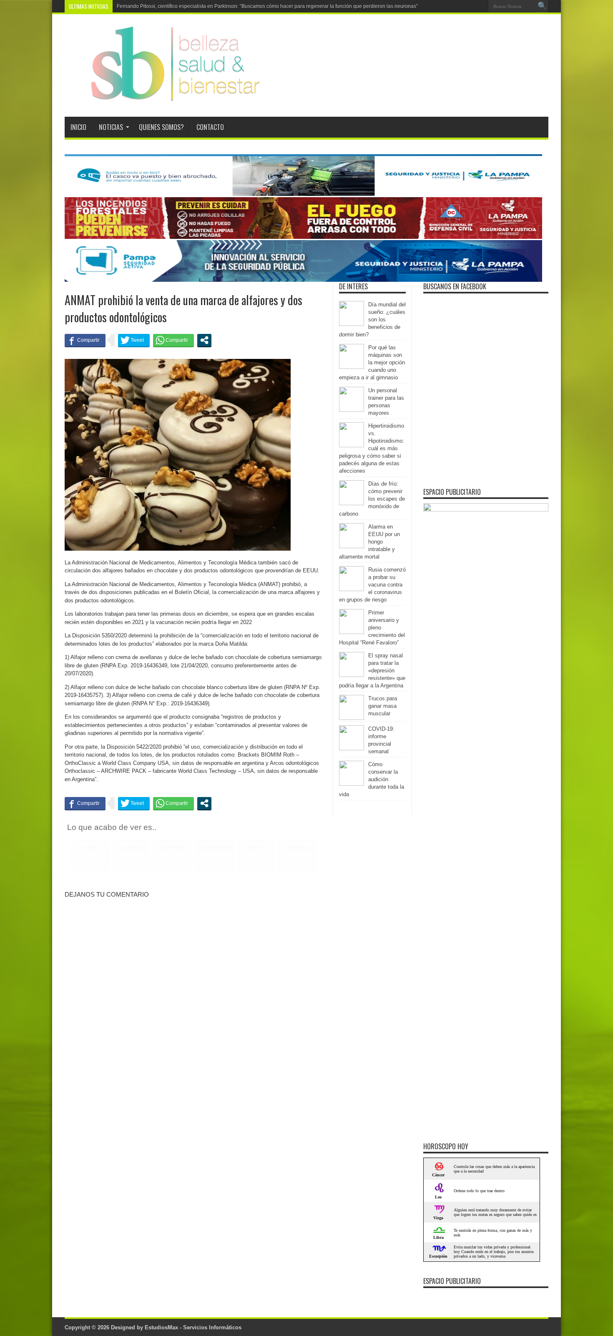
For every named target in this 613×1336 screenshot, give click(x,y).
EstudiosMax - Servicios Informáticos (193, 1327)
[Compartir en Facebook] (85, 340)
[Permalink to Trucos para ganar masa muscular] (351, 718)
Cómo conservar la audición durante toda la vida (371, 779)
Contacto (210, 127)
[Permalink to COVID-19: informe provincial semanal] (351, 748)
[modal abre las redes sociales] (204, 340)
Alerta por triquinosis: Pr (144, 6)
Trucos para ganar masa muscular (382, 706)
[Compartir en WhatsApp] (173, 340)
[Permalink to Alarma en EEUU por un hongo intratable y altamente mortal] (351, 546)
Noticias (111, 127)
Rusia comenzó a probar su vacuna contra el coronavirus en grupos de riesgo (372, 584)
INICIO (78, 127)
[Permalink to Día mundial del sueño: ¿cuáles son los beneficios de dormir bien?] (351, 324)
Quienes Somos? (161, 127)
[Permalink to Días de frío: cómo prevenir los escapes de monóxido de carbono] (351, 503)
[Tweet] (134, 340)
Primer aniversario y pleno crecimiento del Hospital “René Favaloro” (372, 627)
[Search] (542, 6)
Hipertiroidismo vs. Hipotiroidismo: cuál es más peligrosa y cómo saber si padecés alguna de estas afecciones (371, 448)
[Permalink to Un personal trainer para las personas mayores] (351, 410)
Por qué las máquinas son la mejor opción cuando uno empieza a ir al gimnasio (372, 362)
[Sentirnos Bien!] (163, 96)
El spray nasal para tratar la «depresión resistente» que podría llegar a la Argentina (372, 670)
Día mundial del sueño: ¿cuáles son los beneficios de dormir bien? (372, 319)
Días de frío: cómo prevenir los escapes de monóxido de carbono (372, 499)
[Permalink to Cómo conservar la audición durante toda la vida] (351, 784)
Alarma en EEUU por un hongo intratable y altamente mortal (369, 542)
